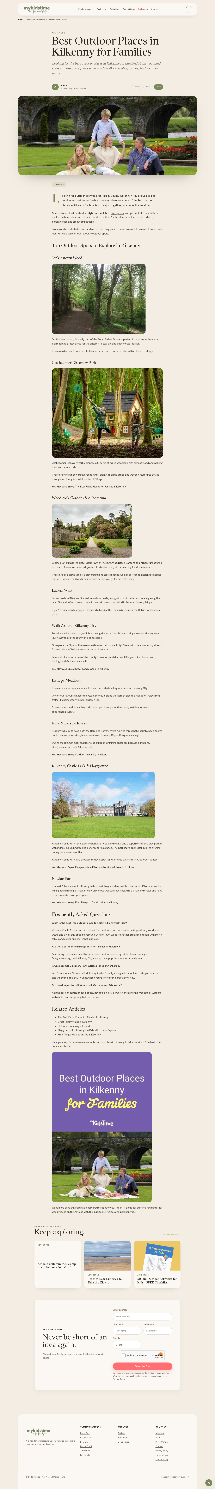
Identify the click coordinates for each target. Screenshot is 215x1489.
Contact (159, 1446)
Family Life (101, 9)
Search (154, 9)
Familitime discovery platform (175, 1476)
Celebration (86, 1437)
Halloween (143, 9)
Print (158, 87)
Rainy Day (85, 1433)
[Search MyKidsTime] (189, 9)
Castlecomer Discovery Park (68, 463)
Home (21, 19)
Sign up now (117, 213)
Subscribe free (142, 1366)
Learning (84, 1442)
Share (137, 87)
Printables (114, 9)
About (158, 1437)
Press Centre (161, 1442)
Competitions (129, 9)
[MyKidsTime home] (37, 9)
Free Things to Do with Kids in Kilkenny (96, 902)
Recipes (121, 1433)
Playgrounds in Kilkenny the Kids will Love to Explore (104, 867)
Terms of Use (161, 1455)
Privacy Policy (119, 1379)
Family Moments (85, 9)
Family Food (86, 1446)
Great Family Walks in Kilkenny (92, 669)
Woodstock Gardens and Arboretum (132, 562)
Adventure (85, 1450)
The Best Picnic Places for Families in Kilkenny (100, 486)
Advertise (159, 1433)
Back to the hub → (172, 1234)
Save (148, 87)
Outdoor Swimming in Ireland (91, 754)
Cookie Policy (161, 1459)
